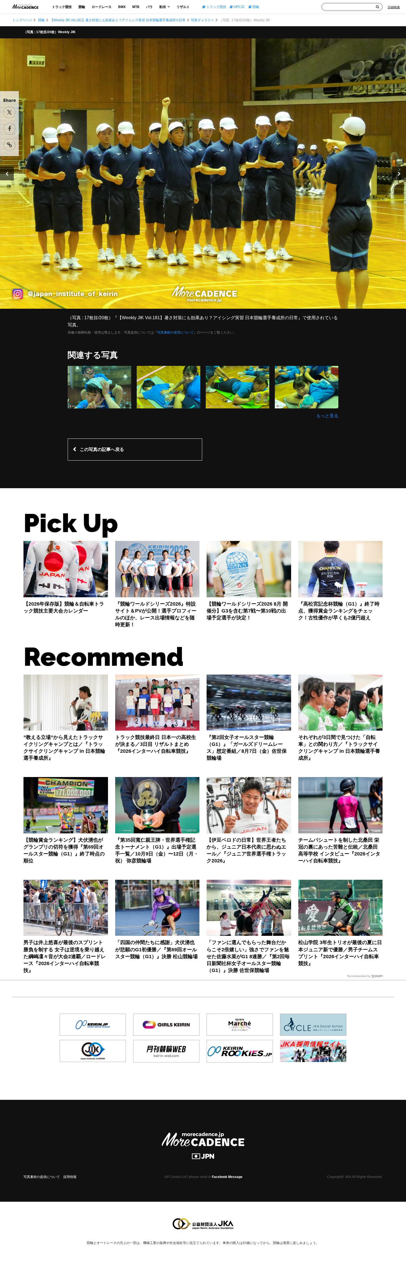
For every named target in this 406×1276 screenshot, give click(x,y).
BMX (122, 7)
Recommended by (358, 976)
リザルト (183, 7)
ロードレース (102, 7)
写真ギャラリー (202, 20)
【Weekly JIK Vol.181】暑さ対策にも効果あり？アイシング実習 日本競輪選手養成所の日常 (118, 20)
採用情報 (70, 1177)
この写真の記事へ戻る (102, 449)
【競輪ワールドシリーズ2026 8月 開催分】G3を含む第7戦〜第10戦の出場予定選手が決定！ (247, 610)
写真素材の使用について (175, 332)
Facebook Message (227, 1177)
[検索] (377, 7)
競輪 (81, 7)
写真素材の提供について (41, 1177)
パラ (149, 7)
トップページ (22, 20)
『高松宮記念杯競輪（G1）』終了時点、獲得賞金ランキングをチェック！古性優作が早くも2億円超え (338, 610)
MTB (135, 7)
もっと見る (327, 415)
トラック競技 (62, 7)
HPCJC (239, 7)
